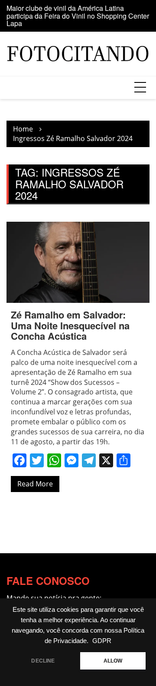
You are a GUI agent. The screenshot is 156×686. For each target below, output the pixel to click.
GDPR (101, 640)
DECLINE (43, 661)
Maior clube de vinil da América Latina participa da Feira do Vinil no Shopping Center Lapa (77, 15)
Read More (35, 484)
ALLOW (113, 661)
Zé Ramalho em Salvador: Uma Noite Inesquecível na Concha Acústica (70, 325)
